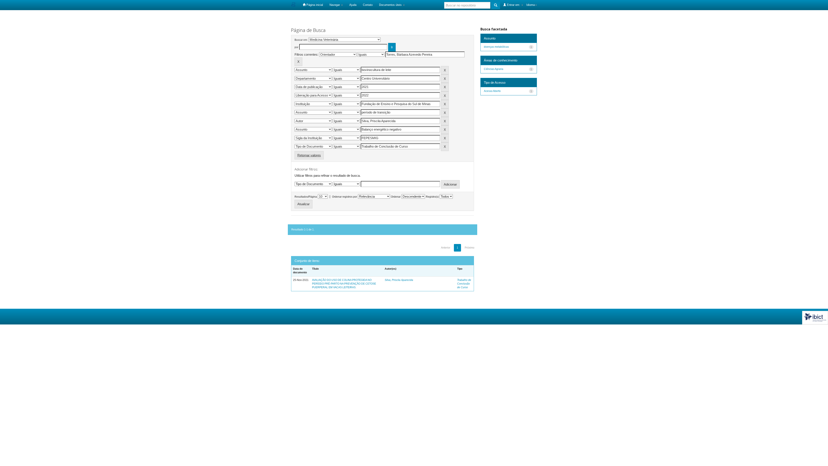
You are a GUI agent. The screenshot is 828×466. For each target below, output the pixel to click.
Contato (368, 4)
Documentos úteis (391, 4)
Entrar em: (513, 4)
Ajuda (352, 4)
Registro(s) (432, 196)
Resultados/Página (306, 196)
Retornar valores (309, 155)
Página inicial (314, 4)
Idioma (530, 4)
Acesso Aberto (492, 91)
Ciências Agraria (493, 69)
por (296, 47)
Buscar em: (301, 39)
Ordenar (396, 196)
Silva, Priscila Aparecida (399, 280)
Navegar (335, 4)
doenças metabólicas (496, 46)
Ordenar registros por (344, 196)
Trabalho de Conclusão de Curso (464, 284)
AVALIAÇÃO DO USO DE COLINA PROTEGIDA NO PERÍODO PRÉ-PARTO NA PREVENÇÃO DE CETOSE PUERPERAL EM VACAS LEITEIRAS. (344, 284)
